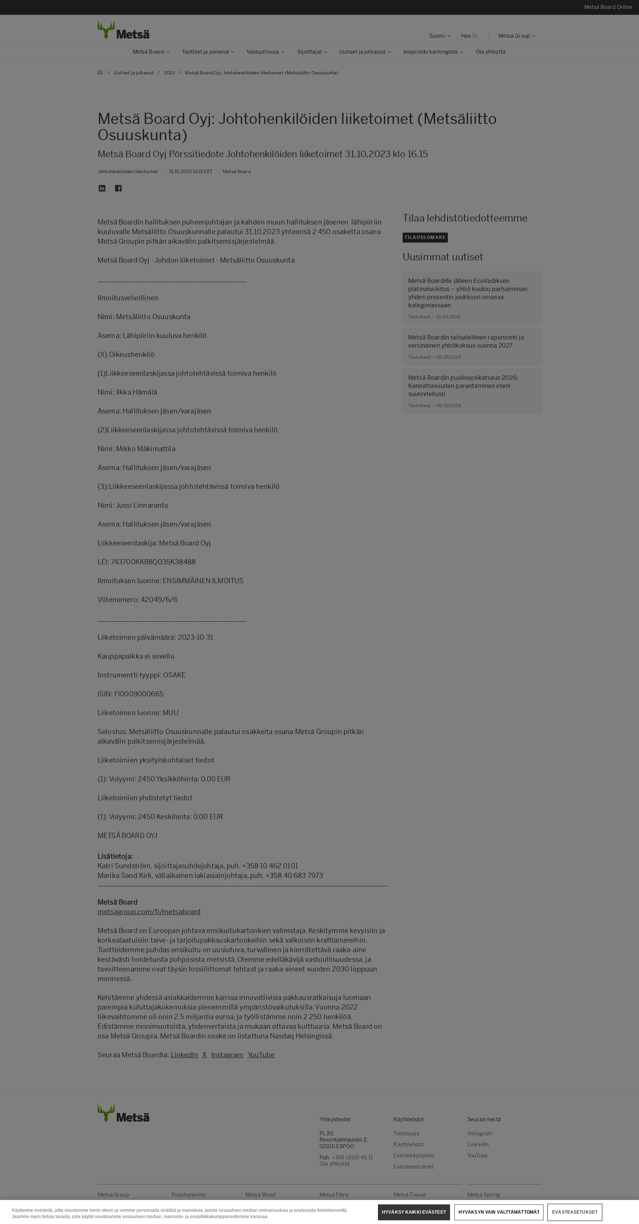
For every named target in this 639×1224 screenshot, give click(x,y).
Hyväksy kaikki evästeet (414, 1212)
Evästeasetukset (575, 1212)
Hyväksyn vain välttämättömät (499, 1212)
